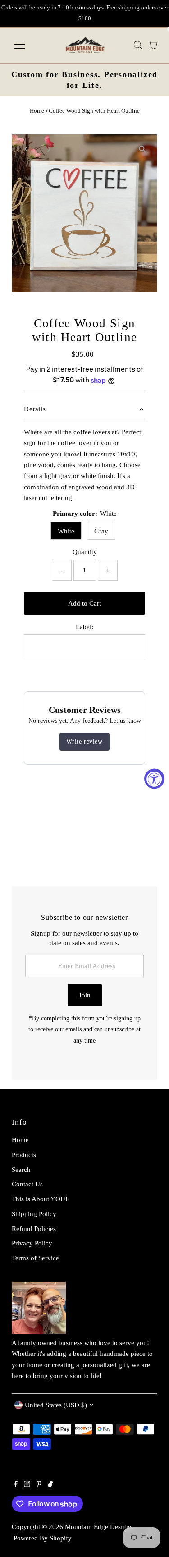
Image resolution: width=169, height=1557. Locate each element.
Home (37, 110)
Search (21, 1169)
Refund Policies (34, 1228)
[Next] (48, 149)
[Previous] (26, 149)
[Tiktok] (50, 1485)
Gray (101, 531)
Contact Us (27, 1184)
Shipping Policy (34, 1213)
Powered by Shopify (43, 1538)
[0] (153, 45)
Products (24, 1154)
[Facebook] (16, 1485)
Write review (84, 741)
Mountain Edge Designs (98, 1526)
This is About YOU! (40, 1199)
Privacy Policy (32, 1243)
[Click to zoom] (142, 149)
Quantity (85, 552)
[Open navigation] (20, 45)
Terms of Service (35, 1258)
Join (85, 995)
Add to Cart (84, 603)
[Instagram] (27, 1485)
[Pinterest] (39, 1485)
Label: (84, 626)
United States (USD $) (56, 1405)
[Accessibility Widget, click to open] (154, 778)
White (66, 531)
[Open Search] (138, 45)
